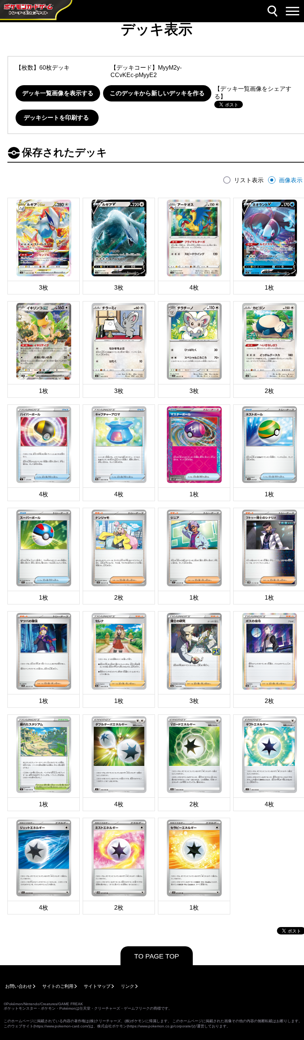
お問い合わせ (18, 986)
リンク (127, 986)
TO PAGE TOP (156, 956)
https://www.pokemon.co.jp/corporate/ (160, 1026)
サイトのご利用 (57, 986)
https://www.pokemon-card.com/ (61, 1026)
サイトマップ (97, 986)
